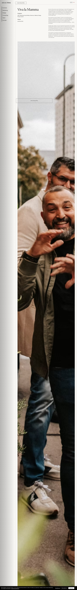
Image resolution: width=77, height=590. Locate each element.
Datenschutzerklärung (15, 588)
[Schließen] (75, 588)
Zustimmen (71, 588)
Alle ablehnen (64, 588)
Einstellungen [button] (57, 588)
